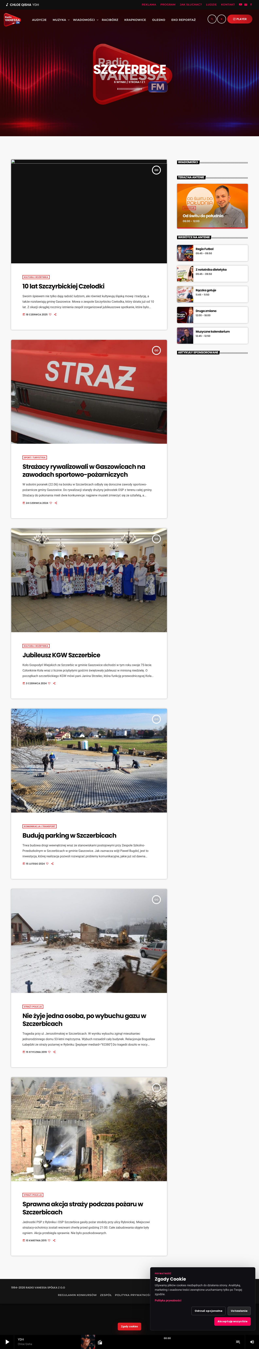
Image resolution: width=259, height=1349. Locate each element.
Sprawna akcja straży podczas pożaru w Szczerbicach (82, 1208)
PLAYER (240, 19)
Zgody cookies (129, 1326)
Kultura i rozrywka (36, 277)
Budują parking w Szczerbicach (69, 835)
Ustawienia (239, 1311)
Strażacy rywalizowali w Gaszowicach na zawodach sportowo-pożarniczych (83, 470)
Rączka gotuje (206, 290)
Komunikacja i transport (39, 826)
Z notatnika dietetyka (211, 270)
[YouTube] (240, 4)
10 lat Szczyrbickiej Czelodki (63, 286)
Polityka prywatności (168, 1300)
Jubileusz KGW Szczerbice (61, 655)
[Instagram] (245, 4)
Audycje (189, 208)
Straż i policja (33, 1006)
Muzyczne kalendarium (213, 332)
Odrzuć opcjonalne (208, 1311)
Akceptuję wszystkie (232, 1321)
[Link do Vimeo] (11, 20)
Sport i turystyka (35, 457)
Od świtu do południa (203, 216)
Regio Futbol (204, 249)
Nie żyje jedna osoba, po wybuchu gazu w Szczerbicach (84, 1019)
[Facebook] (251, 4)
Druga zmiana (206, 311)
